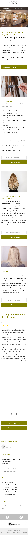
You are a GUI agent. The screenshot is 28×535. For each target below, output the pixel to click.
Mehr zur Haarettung (14, 300)
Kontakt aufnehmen (14, 423)
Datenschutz (17, 530)
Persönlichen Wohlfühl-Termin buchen (14, 67)
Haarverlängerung (19, 8)
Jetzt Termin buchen (14, 162)
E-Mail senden (11, 471)
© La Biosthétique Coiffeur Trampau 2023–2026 (14, 532)
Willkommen (6, 8)
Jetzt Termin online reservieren (14, 428)
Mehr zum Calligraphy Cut (14, 157)
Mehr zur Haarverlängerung (14, 232)
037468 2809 (11, 469)
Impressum (10, 530)
